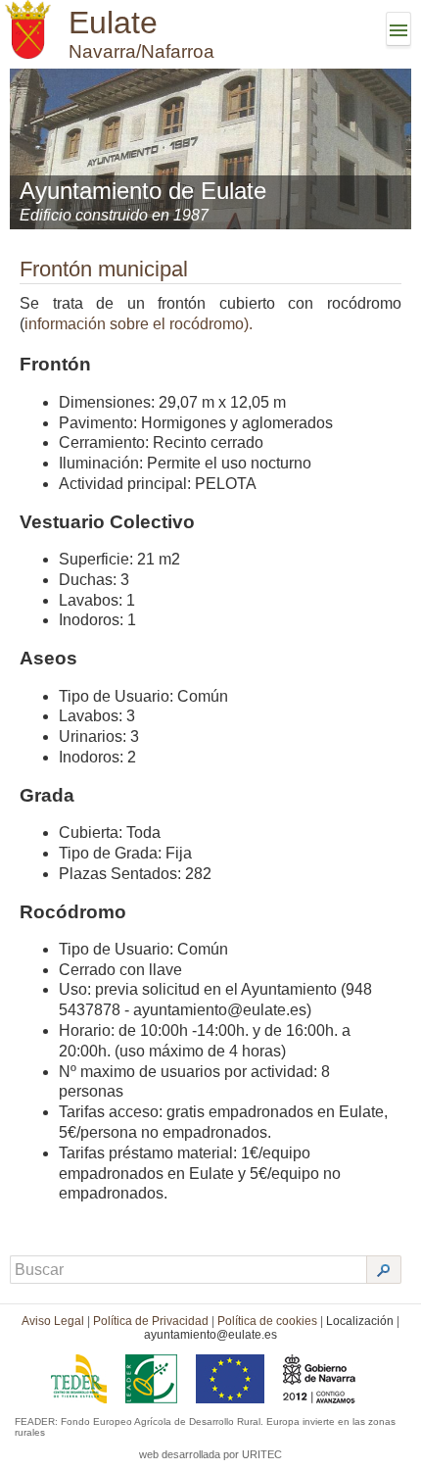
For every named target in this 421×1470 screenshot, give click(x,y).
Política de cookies (267, 1321)
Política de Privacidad (151, 1321)
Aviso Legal (53, 1321)
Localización (360, 1321)
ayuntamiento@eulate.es (210, 1335)
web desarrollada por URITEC (210, 1454)
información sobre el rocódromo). (138, 324)
